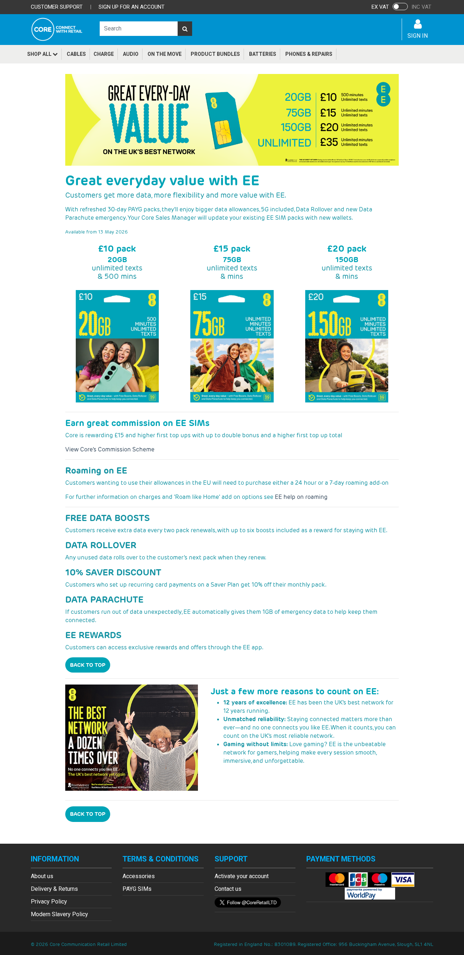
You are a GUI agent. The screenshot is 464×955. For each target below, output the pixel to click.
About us (42, 876)
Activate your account (242, 876)
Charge (104, 54)
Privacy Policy (49, 901)
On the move (165, 54)
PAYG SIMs (137, 888)
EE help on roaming (301, 497)
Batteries (262, 54)
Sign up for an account (132, 7)
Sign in (417, 35)
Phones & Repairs (308, 54)
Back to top (87, 664)
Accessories (139, 876)
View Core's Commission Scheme (109, 449)
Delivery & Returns (54, 888)
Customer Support (57, 7)
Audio (130, 54)
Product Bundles (215, 54)
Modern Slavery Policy (59, 914)
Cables (76, 54)
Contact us (228, 888)
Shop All (40, 54)
